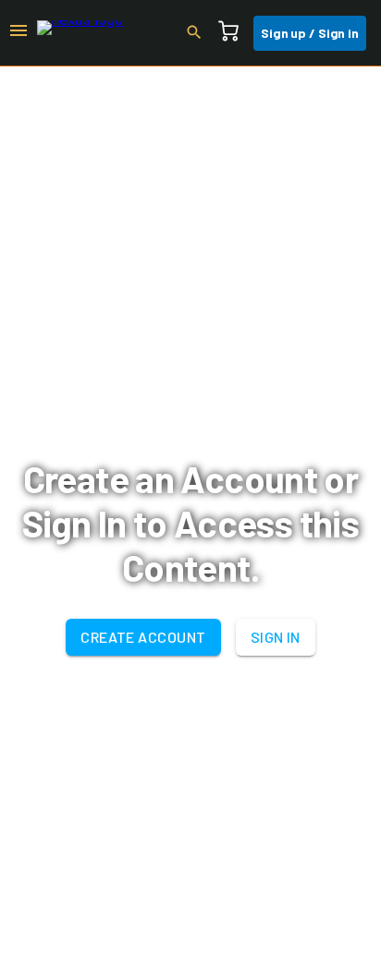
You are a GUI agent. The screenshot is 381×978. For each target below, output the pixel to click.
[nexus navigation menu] (18, 33)
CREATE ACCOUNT (142, 637)
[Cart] (234, 33)
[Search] (200, 33)
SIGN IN (276, 637)
